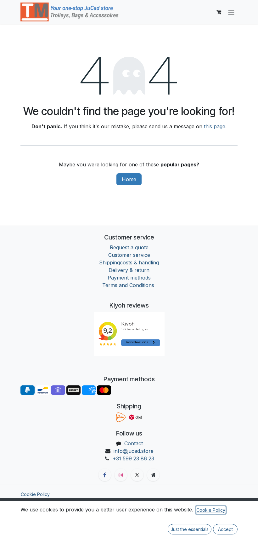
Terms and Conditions (129, 285)
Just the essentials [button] (190, 529)
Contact (133, 443)
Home (129, 179)
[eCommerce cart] (218, 12)
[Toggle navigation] (231, 12)
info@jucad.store (134, 451)
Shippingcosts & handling (129, 262)
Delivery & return (129, 270)
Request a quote (129, 247)
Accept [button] (225, 529)
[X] (137, 475)
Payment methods (129, 277)
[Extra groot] (153, 475)
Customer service (129, 255)
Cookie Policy (35, 494)
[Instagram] (121, 475)
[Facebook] (104, 475)
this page (214, 126)
